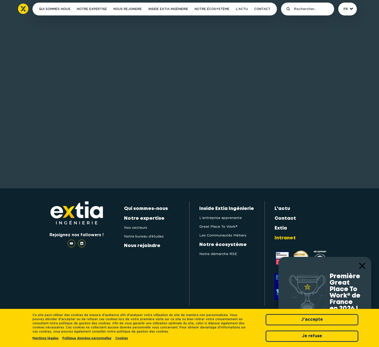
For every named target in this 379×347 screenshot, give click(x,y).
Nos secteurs (135, 228)
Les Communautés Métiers (222, 235)
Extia (281, 228)
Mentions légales (45, 338)
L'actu (242, 9)
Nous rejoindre (127, 9)
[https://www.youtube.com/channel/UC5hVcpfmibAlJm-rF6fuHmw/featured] (73, 243)
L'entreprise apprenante (220, 218)
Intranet (285, 238)
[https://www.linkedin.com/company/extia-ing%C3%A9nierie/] (82, 243)
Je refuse (312, 336)
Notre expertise (92, 9)
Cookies (121, 338)
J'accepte (312, 319)
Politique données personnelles (86, 338)
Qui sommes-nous (54, 9)
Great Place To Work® (218, 226)
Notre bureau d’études (144, 236)
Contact (262, 9)
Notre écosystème (212, 9)
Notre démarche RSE (218, 254)
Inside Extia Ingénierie (168, 9)
